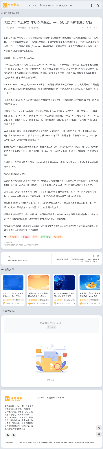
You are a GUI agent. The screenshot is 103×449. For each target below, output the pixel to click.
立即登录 (51, 327)
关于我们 (61, 397)
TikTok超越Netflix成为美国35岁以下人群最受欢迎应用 (64, 296)
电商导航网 (36, 27)
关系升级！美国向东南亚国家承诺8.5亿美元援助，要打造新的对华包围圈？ (90, 297)
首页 (5, 13)
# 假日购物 (25, 237)
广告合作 (51, 397)
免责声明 (40, 397)
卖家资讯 (11, 13)
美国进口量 (9, 57)
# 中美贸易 (16, 300)
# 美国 (35, 237)
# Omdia (67, 300)
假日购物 (51, 191)
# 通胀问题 (58, 237)
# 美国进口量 (45, 237)
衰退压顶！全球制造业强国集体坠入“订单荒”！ (38, 294)
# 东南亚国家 (94, 300)
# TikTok (74, 300)
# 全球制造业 (42, 300)
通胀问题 (81, 46)
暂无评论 (10, 310)
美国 (12, 37)
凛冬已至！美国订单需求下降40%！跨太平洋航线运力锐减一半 (13, 296)
